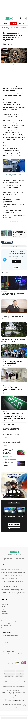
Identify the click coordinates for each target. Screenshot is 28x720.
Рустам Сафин (8, 44)
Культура (3, 611)
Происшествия (14, 27)
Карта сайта (4, 642)
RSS (2, 644)
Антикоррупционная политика (9, 649)
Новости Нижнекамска (9, 671)
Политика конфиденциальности (9, 635)
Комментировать (13, 246)
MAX (17, 267)
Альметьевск (7, 242)
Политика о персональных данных (10, 637)
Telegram (17, 261)
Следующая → (21, 717)
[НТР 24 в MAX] (5, 559)
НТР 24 (3, 27)
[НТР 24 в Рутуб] (20, 559)
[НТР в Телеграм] (17, 559)
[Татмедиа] (8, 663)
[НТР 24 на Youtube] (8, 559)
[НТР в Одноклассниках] (14, 559)
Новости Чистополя (9, 676)
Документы (4, 646)
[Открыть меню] (2, 18)
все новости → (22, 273)
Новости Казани (20, 671)
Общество (4, 602)
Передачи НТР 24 (6, 613)
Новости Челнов (20, 673)
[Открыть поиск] (21, 18)
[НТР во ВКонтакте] (11, 559)
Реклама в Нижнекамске (7, 651)
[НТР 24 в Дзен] (23, 559)
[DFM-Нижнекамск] (17, 663)
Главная (5, 23)
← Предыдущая (7, 717)
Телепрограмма (14, 524)
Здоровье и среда (6, 609)
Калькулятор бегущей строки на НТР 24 (11, 653)
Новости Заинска (19, 676)
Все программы (14, 528)
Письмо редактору (8, 627)
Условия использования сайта (9, 640)
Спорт (3, 606)
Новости (8, 27)
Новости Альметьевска (9, 673)
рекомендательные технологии (10, 700)
